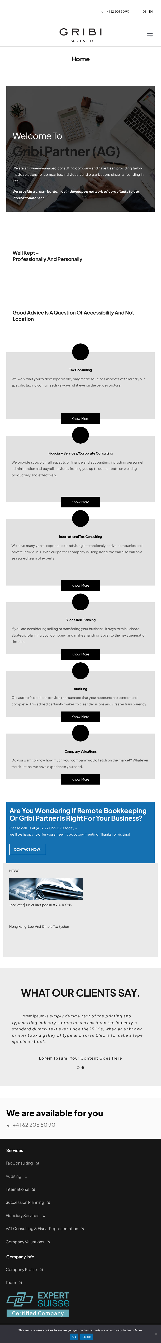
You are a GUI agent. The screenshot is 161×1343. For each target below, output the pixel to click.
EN (151, 11)
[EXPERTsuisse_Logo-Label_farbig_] (37, 1294)
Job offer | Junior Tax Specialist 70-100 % (40, 905)
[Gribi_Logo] (80, 30)
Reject (86, 1336)
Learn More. (135, 1330)
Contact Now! (28, 849)
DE (145, 11)
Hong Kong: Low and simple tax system (39, 926)
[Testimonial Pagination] (78, 1067)
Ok (74, 1336)
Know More (80, 779)
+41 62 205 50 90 (117, 11)
